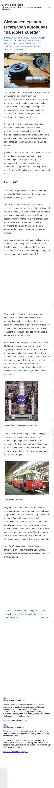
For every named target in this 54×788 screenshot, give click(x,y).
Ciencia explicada (12, 4)
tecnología (18, 49)
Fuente (19, 499)
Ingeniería (8, 44)
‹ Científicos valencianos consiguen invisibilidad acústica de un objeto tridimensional (21, 614)
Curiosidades (35, 41)
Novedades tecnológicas (24, 44)
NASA (33, 425)
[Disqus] (27, 661)
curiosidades (35, 47)
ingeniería (8, 49)
